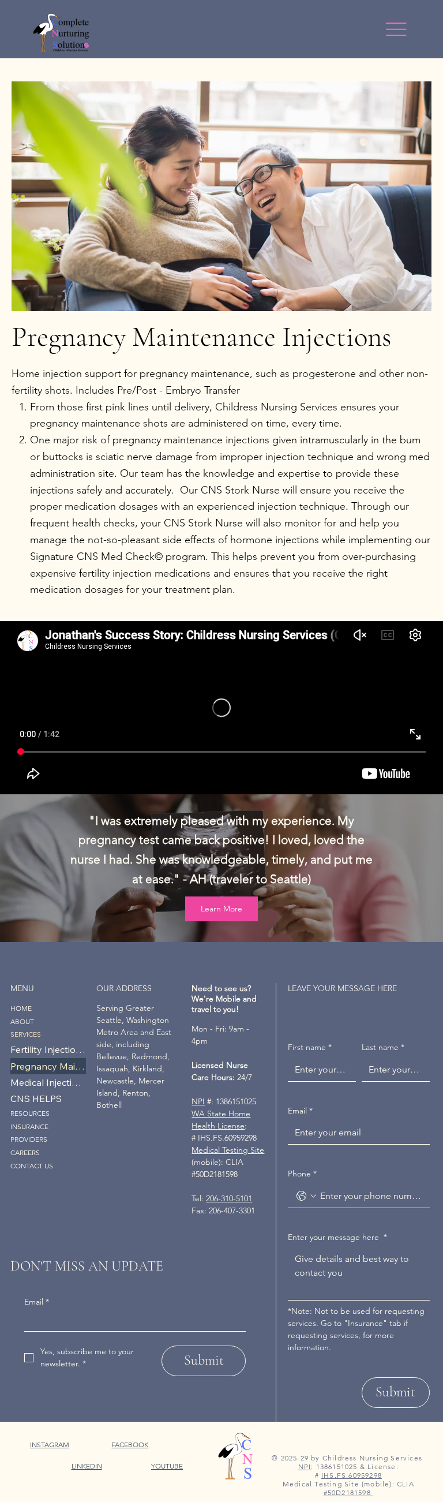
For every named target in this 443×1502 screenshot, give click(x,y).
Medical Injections (48, 1082)
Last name (383, 1047)
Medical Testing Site (228, 1150)
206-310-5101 (229, 1198)
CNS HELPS (36, 1098)
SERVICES (25, 1034)
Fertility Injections (48, 1049)
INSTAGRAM (49, 1444)
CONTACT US (31, 1165)
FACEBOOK (129, 1444)
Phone (302, 1173)
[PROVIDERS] (71, 1139)
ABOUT (22, 1021)
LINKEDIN (87, 1466)
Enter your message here (337, 1237)
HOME (21, 1008)
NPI (198, 1101)
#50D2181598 (348, 1492)
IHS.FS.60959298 (351, 1475)
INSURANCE (29, 1126)
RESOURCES (30, 1113)
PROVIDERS (28, 1139)
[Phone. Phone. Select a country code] (306, 1196)
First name (310, 1047)
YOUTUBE (167, 1466)
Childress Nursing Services (372, 1458)
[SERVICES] (71, 1034)
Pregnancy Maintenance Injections (48, 1066)
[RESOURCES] (71, 1113)
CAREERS (25, 1152)
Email (36, 1301)
